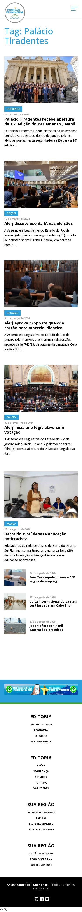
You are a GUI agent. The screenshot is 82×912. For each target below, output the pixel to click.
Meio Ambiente (41, 741)
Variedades (41, 788)
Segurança (41, 771)
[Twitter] (47, 899)
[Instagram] (36, 899)
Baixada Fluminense (41, 812)
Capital (41, 818)
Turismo (41, 782)
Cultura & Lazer (41, 724)
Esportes (41, 735)
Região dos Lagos (41, 853)
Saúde (41, 765)
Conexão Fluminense (14, 12)
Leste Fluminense (41, 823)
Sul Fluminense (41, 864)
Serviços (41, 777)
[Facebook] (42, 899)
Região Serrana (41, 859)
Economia (41, 730)
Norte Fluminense (41, 829)
